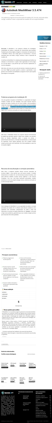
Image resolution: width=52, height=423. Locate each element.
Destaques (10, 6)
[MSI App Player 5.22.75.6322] (32, 374)
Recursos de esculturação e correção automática (43, 77)
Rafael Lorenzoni (8, 248)
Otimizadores (12, 381)
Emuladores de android (32, 381)
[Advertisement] (26, 28)
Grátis (14, 6)
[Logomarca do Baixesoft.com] (8, 2)
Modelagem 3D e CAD (9, 5)
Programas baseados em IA (5, 367)
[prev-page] (2, 386)
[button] (49, 3)
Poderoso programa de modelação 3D (44, 73)
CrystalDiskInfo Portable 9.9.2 (4, 379)
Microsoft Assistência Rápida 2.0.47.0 (22, 379)
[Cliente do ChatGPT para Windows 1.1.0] (32, 359)
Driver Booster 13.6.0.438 (23, 364)
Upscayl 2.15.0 (26, 409)
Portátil (2, 381)
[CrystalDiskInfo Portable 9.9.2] (4, 374)
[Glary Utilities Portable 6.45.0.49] (13, 374)
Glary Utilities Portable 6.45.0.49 (13, 379)
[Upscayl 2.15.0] (20, 411)
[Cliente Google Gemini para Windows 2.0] (4, 359)
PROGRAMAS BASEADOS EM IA (25, 392)
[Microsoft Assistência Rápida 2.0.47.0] (23, 374)
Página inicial (3, 5)
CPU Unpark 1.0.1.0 (13, 364)
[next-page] (3, 386)
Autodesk (49, 56)
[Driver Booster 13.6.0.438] (23, 359)
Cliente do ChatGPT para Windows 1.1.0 (32, 364)
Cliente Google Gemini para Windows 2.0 (4, 364)
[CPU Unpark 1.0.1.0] (13, 359)
